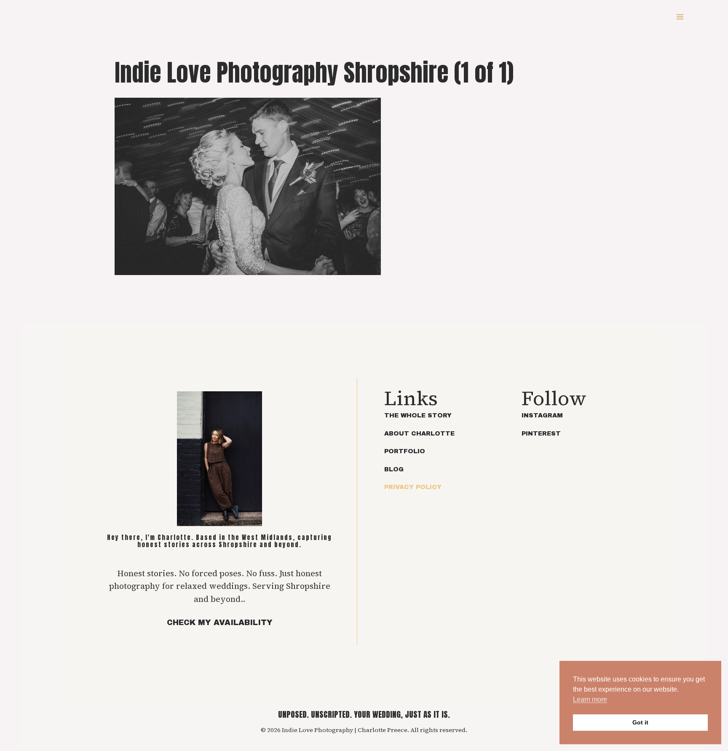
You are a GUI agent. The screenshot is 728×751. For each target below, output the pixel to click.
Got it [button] (640, 722)
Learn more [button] (590, 699)
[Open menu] (680, 16)
